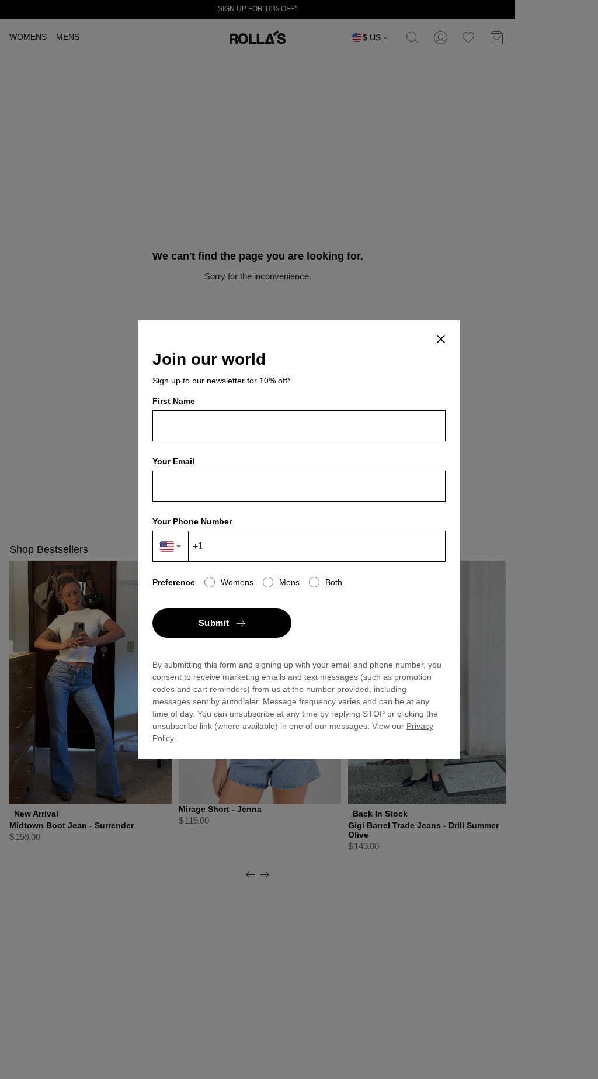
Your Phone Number (192, 521)
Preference (173, 582)
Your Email (173, 461)
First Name (173, 401)
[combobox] (171, 546)
